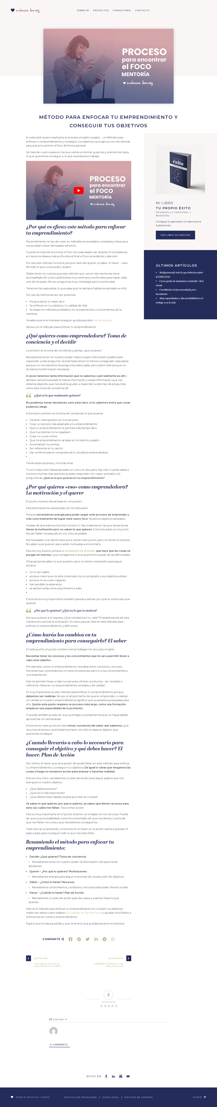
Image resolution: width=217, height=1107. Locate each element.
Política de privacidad (80, 1097)
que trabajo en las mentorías (83, 912)
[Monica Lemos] (25, 9)
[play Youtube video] (78, 190)
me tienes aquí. (103, 320)
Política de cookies (139, 1097)
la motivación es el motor (78, 550)
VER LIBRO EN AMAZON (175, 235)
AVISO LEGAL (110, 1097)
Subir (197, 1097)
